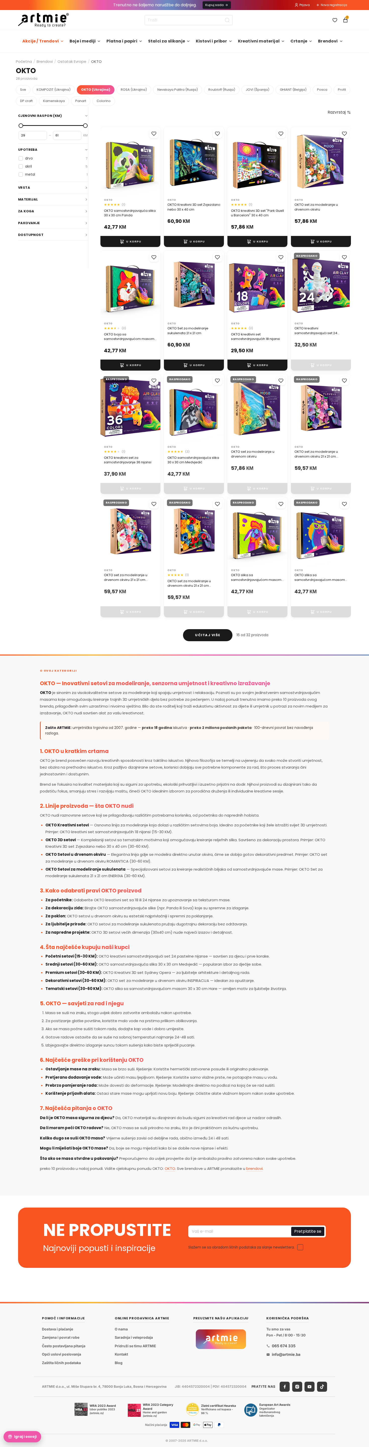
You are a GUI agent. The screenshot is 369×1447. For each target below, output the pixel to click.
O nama (121, 1329)
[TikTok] (322, 1387)
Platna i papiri (121, 41)
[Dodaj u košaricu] (130, 241)
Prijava (304, 5)
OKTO (170, 1168)
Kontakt (121, 1354)
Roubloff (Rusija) (221, 89)
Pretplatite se (307, 1231)
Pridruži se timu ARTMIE (135, 1346)
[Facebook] (285, 1387)
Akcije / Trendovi (40, 41)
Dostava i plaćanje (57, 1329)
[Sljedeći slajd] (154, 161)
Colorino (104, 100)
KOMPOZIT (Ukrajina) (54, 89)
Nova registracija (334, 5)
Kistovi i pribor (211, 41)
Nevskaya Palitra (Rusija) (177, 89)
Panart (80, 100)
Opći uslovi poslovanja (61, 1354)
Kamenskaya (54, 100)
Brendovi (328, 41)
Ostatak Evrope (71, 61)
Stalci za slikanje (166, 41)
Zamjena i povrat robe (60, 1337)
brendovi (254, 1168)
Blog (118, 1363)
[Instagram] (297, 1387)
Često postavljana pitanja (63, 1346)
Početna (24, 61)
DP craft (26, 100)
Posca (322, 89)
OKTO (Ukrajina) (95, 89)
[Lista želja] (335, 20)
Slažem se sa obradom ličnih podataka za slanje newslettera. (241, 1247)
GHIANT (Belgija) (293, 89)
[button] (339, 112)
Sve (23, 89)
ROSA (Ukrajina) (134, 89)
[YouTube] (309, 1387)
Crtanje (298, 41)
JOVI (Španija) (257, 89)
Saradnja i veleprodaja (134, 1337)
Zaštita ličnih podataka (61, 1363)
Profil (342, 89)
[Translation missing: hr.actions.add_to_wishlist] (153, 133)
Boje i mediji (83, 41)
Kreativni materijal (259, 41)
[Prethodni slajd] (105, 161)
